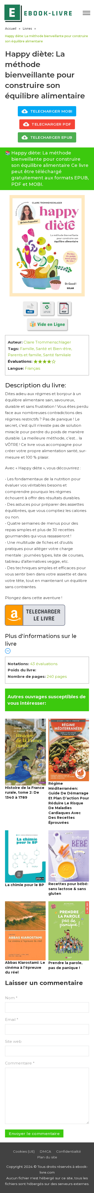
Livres (27, 28)
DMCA (45, 1151)
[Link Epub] (47, 308)
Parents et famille (24, 354)
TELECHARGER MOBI (51, 111)
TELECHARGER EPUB (51, 137)
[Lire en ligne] (47, 324)
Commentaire (20, 1063)
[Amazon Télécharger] (35, 615)
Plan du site (47, 1157)
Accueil (10, 28)
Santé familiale (57, 354)
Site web (13, 1041)
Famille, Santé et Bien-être (45, 348)
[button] (47, 643)
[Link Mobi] (30, 308)
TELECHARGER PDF (51, 124)
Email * (11, 1019)
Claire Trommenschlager (47, 342)
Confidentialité (68, 1151)
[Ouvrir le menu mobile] (86, 13)
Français (32, 368)
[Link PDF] (64, 308)
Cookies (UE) (24, 1151)
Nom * (11, 997)
